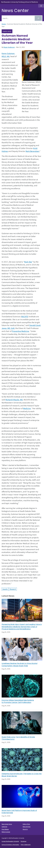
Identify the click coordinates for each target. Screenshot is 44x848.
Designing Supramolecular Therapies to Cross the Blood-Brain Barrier (22, 775)
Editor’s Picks (26, 824)
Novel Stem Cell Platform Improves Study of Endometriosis (19, 811)
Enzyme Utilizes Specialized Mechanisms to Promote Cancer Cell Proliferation (18, 701)
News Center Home (7, 824)
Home (4, 24)
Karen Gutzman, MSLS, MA (8, 55)
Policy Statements (25, 845)
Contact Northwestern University (10, 841)
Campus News (7, 31)
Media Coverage (6, 832)
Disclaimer (23, 841)
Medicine (27, 408)
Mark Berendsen (32, 151)
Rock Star (28, 261)
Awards (5, 589)
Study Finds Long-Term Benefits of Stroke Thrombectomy (18, 738)
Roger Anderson (9, 47)
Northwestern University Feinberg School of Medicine (19, 2)
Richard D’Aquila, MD (14, 399)
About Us (25, 829)
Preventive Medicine (20, 331)
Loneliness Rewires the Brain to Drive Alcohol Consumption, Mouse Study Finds (19, 664)
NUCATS (24, 316)
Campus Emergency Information (10, 845)
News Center (15, 11)
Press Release (5, 829)
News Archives (26, 827)
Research (13, 589)
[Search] (38, 18)
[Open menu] (41, 6)
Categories (4, 827)
